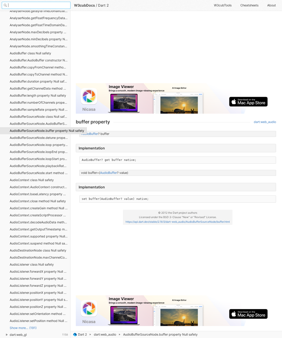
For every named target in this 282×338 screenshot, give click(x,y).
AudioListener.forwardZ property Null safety (40, 285)
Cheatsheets (249, 5)
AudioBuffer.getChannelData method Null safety (40, 88)
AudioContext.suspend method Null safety (40, 243)
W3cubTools (223, 5)
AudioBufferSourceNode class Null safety (39, 116)
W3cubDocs (84, 5)
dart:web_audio (105, 334)
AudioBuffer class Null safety (30, 53)
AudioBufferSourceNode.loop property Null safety (40, 145)
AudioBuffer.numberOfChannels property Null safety (40, 102)
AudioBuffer (89, 134)
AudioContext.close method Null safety (38, 201)
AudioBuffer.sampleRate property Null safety (40, 109)
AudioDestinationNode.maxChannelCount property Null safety (40, 257)
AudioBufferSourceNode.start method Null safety (40, 173)
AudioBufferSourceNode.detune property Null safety (40, 138)
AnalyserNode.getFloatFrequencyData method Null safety (40, 18)
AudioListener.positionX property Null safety (40, 292)
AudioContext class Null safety (32, 180)
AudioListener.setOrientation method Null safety (40, 314)
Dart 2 (82, 334)
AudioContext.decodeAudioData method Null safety (40, 222)
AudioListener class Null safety (32, 264)
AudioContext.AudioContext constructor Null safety (40, 187)
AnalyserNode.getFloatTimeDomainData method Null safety (40, 25)
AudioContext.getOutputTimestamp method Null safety (40, 229)
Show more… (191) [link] (23, 328)
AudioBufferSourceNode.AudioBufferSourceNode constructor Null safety (40, 123)
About (271, 5)
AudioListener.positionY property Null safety (40, 299)
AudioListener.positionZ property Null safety (40, 307)
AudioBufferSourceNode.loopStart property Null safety (40, 159)
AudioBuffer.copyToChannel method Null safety (40, 74)
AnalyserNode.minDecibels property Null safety (40, 39)
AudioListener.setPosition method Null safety (40, 321)
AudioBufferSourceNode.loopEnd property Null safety (40, 152)
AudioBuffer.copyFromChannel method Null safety (40, 67)
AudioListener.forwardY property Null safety (40, 278)
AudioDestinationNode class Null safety (38, 250)
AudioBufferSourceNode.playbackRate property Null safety (40, 166)
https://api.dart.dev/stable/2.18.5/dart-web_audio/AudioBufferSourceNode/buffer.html (178, 221)
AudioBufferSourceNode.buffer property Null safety (40, 130)
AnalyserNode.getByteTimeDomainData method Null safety (40, 11)
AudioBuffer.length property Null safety (38, 95)
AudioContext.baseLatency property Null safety (40, 194)
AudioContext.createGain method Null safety (40, 208)
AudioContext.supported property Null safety (40, 236)
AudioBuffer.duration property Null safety (39, 81)
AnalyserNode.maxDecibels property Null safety (40, 32)
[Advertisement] (176, 49)
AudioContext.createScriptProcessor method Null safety (40, 215)
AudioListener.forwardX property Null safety (40, 271)
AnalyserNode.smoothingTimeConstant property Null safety (40, 46)
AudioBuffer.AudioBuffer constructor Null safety (40, 60)
